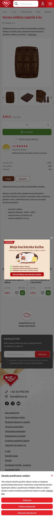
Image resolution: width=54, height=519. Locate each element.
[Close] (51, 237)
